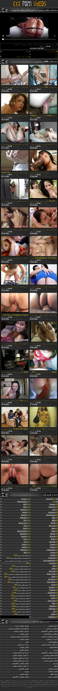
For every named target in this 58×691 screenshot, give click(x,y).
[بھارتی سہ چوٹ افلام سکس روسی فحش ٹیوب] (14, 474)
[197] (20, 598)
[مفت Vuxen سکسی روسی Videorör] (43, 103)
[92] (18, 582)
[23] (55, 502)
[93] (18, 558)
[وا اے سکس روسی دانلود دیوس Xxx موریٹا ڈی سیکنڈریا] (43, 132)
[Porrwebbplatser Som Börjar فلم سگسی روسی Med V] (43, 246)
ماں (56, 54)
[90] (22, 585)
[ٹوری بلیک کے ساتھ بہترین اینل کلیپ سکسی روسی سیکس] (14, 445)
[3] (53, 512)
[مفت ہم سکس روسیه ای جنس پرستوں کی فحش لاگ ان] (14, 132)
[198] (20, 606)
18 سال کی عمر (52, 52)
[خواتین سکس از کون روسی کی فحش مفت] (43, 217)
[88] (20, 609)
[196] (21, 601)
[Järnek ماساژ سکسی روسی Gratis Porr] (43, 360)
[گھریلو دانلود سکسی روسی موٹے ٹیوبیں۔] (14, 75)
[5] (52, 515)
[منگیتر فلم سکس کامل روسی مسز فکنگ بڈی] (14, 331)
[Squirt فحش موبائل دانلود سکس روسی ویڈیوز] (14, 360)
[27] (52, 499)
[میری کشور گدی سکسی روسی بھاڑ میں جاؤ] (14, 274)
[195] (20, 571)
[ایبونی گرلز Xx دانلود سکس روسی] (43, 417)
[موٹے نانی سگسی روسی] (43, 160)
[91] (17, 562)
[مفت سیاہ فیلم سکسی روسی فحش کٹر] (43, 303)
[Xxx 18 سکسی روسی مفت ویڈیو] (43, 189)
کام (56, 57)
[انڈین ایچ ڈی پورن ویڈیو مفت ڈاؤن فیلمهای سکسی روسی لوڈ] (14, 189)
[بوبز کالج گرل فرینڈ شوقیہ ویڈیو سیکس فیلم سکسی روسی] (14, 103)
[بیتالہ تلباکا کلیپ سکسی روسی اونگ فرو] (43, 388)
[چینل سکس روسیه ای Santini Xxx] (14, 160)
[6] (55, 518)
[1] (54, 523)
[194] (20, 593)
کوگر (27, 52)
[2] (53, 507)
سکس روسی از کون (22, 56)
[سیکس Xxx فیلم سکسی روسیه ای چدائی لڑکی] (14, 388)
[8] (53, 526)
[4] (54, 534)
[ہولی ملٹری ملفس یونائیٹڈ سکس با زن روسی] (14, 217)
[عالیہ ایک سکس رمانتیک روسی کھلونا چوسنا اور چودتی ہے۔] (43, 445)
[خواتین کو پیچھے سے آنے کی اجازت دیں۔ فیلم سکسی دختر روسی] (43, 331)
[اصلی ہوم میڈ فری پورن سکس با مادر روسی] (14, 246)
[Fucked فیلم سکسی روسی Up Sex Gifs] (43, 474)
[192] (21, 555)
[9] (53, 504)
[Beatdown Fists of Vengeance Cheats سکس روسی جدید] (14, 303)
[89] (16, 574)
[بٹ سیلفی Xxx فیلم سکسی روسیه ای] (43, 75)
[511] (20, 566)
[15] (53, 587)
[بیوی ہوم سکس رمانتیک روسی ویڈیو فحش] (43, 274)
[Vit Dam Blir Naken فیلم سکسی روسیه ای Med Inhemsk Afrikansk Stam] (14, 417)
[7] (55, 611)
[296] (21, 614)
